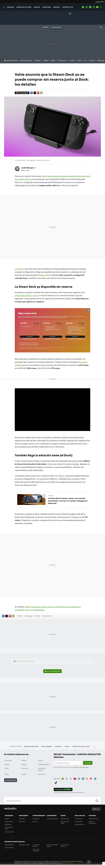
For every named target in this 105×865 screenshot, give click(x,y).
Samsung (24, 768)
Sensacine (36, 819)
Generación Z (62, 60)
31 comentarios (23, 93)
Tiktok (86, 7)
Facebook (31, 93)
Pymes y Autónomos (92, 822)
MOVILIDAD (46, 7)
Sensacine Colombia (36, 850)
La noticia (19, 269)
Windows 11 (42, 774)
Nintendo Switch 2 (26, 60)
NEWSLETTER (68, 7)
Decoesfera (78, 821)
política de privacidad (81, 767)
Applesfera (8, 824)
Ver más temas (10, 780)
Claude (67, 746)
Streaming (8, 760)
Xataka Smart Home (9, 828)
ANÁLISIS (10, 7)
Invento (72, 60)
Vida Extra (22, 821)
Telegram (90, 7)
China (7, 774)
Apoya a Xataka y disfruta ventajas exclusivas (68, 792)
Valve (38, 616)
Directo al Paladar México (52, 845)
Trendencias (79, 819)
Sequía (46, 60)
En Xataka (51, 495)
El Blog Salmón (93, 819)
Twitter (101, 7)
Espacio (40, 760)
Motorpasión (65, 819)
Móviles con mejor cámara (81, 746)
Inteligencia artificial (42, 769)
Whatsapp (100, 60)
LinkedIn (95, 778)
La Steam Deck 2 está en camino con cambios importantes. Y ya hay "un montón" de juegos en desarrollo (67, 500)
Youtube (97, 7)
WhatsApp (83, 7)
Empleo (23, 774)
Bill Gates (38, 60)
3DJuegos (22, 819)
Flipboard (38, 93)
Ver (53, 671)
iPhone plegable (47, 746)
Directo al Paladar (52, 819)
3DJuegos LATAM (24, 845)
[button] (29, 167)
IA (85, 60)
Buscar (97, 801)
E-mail (41, 93)
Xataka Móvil (9, 821)
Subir (95, 809)
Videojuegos (29, 616)
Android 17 (58, 746)
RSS (87, 778)
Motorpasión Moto (65, 822)
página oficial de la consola (27, 295)
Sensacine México (36, 845)
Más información (67, 863)
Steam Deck (45, 275)
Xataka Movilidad (43, 764)
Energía (23, 764)
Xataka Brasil (9, 848)
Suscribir (87, 763)
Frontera (91, 60)
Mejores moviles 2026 (31, 746)
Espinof (35, 821)
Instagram (93, 7)
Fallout (53, 60)
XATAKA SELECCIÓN (23, 7)
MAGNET (56, 7)
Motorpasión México (65, 845)
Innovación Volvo (56, 27)
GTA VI (80, 60)
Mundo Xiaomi (9, 832)
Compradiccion (80, 824)
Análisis (24, 760)
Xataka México (9, 845)
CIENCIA (37, 7)
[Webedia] (100, 1)
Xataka (7, 819)
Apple (7, 768)
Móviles (7, 764)
